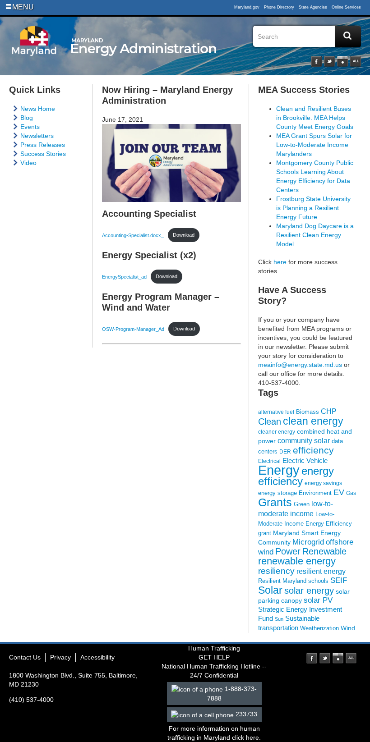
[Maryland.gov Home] (34, 48)
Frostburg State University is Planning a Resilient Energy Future (313, 207)
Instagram (342, 61)
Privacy (60, 657)
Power (288, 551)
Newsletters (37, 135)
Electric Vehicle (305, 460)
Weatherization (319, 628)
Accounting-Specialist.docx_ (133, 235)
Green (302, 504)
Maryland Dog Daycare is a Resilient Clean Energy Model (315, 234)
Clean (269, 421)
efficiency (313, 450)
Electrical (269, 461)
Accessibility (97, 657)
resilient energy (321, 571)
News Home (37, 108)
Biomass (307, 411)
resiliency (276, 571)
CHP (329, 411)
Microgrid (308, 542)
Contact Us (25, 657)
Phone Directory (279, 7)
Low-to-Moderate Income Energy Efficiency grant (305, 523)
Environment (315, 493)
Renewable (324, 551)
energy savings (323, 483)
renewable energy (297, 561)
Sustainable (302, 618)
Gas (351, 493)
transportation (278, 628)
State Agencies (313, 7)
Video (28, 162)
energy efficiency (296, 476)
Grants (275, 502)
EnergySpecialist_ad (124, 276)
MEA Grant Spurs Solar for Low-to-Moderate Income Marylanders (314, 144)
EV (338, 492)
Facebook (316, 61)
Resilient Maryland (282, 580)
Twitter (329, 61)
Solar (270, 590)
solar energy (309, 590)
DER (285, 451)
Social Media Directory (355, 61)
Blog (26, 117)
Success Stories (43, 153)
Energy (279, 470)
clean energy (313, 421)
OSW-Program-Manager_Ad (133, 328)
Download (183, 235)
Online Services (346, 7)
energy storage (277, 493)
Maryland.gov (246, 7)
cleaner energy (276, 432)
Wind (348, 628)
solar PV (318, 600)
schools (318, 581)
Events (30, 126)
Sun (279, 619)
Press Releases (42, 144)
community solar (304, 440)
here (280, 262)
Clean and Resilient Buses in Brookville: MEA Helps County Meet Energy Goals (314, 117)
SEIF (338, 580)
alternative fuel (276, 412)
